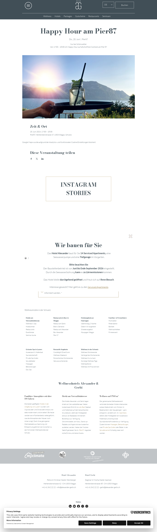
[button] (130, 236)
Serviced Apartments (98, 287)
